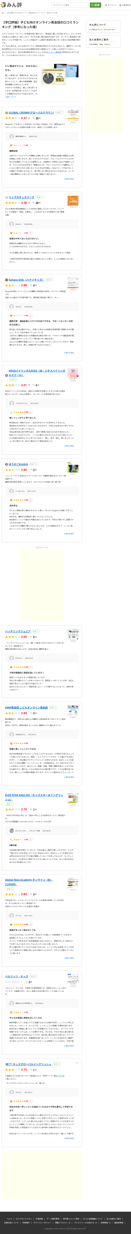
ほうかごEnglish (18, 464)
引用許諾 (39, 1218)
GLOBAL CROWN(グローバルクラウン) (31, 112)
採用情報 (104, 1222)
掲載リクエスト (61, 1222)
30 (37, 118)
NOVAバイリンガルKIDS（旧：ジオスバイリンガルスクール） (37, 373)
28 (37, 202)
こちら (60, 1075)
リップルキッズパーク (21, 197)
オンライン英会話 (54, 52)
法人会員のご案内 (114, 1218)
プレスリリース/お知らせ (84, 1222)
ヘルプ (9, 1218)
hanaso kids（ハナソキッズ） (26, 279)
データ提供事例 (53, 1218)
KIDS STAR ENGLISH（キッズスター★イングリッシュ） (34, 797)
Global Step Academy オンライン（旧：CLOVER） (29, 882)
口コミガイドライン (24, 1218)
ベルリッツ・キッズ (16, 976)
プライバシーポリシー (42, 1222)
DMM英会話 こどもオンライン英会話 (26, 707)
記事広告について (11, 1222)
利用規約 (26, 1222)
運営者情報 (118, 1222)
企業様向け (126, 5)
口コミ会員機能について (93, 1218)
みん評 (11, 5)
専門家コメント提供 (71, 1218)
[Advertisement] (41, 567)
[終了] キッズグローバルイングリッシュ (28, 1064)
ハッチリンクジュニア (18, 631)
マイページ (112, 5)
